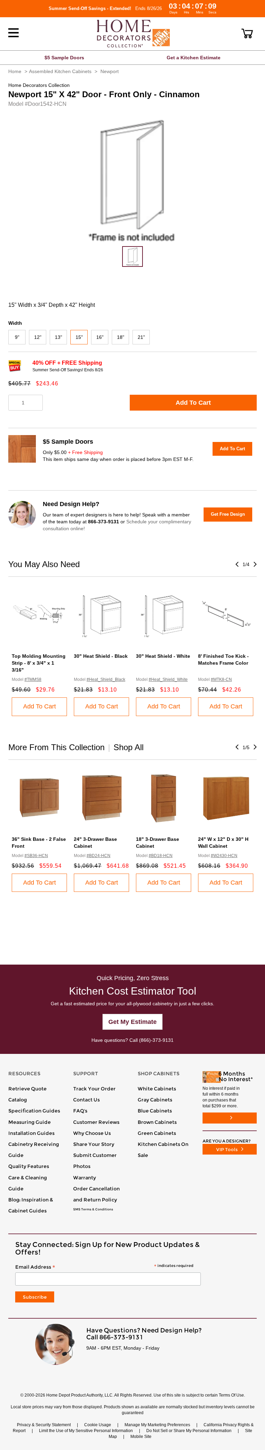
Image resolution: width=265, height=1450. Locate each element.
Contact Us (86, 1100)
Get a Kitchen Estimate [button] (193, 57)
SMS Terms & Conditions (93, 1209)
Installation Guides (31, 1133)
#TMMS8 (32, 679)
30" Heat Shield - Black (101, 656)
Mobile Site (140, 1436)
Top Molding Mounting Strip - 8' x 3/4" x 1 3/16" (39, 663)
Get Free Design (228, 514)
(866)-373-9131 (156, 1040)
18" (120, 337)
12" (37, 337)
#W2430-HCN (224, 855)
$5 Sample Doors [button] (64, 57)
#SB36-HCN (36, 855)
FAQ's (80, 1111)
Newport (109, 71)
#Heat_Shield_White (168, 679)
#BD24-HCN (98, 855)
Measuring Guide (29, 1122)
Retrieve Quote (27, 1089)
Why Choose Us (92, 1133)
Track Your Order (94, 1089)
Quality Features (28, 1166)
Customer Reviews (96, 1122)
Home (14, 71)
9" (17, 337)
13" (58, 337)
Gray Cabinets (155, 1100)
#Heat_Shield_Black (106, 679)
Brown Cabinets (157, 1122)
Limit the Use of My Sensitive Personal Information (86, 1430)
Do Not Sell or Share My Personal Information (189, 1430)
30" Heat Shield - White (163, 656)
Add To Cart (193, 402)
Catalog (17, 1100)
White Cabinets (157, 1089)
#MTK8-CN (221, 679)
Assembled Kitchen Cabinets (60, 71)
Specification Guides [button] (34, 1111)
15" (79, 337)
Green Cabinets (157, 1133)
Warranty (84, 1178)
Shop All (129, 747)
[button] (247, 33)
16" (100, 337)
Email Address (104, 1267)
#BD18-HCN (161, 855)
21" (141, 337)
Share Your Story (93, 1144)
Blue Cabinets (155, 1111)
